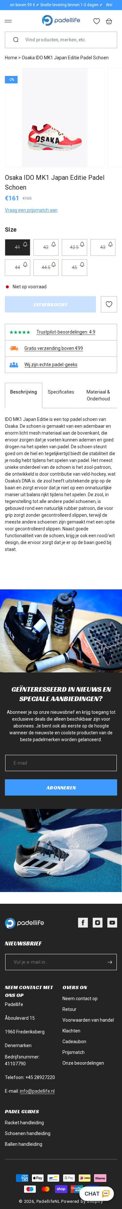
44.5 (50, 270)
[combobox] (63, 40)
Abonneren (61, 787)
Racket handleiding (24, 1122)
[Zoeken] (16, 40)
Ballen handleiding (23, 1144)
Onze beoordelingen (83, 1063)
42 (51, 250)
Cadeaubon (74, 1041)
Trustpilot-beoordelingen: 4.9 (65, 332)
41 (22, 250)
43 (107, 250)
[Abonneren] (109, 962)
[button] (8, 21)
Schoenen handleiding (27, 1133)
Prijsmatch (73, 1052)
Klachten (71, 1030)
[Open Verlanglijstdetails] (97, 21)
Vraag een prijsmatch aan (31, 210)
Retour (69, 1009)
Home (11, 57)
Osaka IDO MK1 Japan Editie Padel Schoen (65, 57)
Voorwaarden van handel (88, 1020)
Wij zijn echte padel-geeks (50, 364)
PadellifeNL (48, 1201)
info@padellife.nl (37, 1091)
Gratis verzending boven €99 (53, 348)
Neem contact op (80, 998)
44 (22, 270)
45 (79, 270)
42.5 (78, 250)
